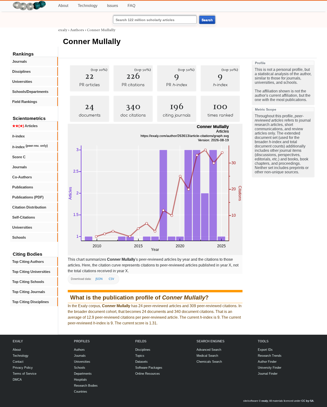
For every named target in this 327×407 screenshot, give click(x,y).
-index (18, 136)
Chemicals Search (209, 361)
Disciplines (21, 71)
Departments (83, 373)
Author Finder (267, 361)
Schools (19, 237)
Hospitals (80, 379)
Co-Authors (22, 177)
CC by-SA (307, 400)
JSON (99, 279)
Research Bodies (86, 385)
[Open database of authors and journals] (29, 3)
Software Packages (148, 367)
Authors (77, 30)
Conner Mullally (101, 30)
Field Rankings (24, 102)
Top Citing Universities (31, 272)
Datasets (141, 361)
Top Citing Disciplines (30, 302)
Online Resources (147, 373)
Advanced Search (209, 349)
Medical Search (207, 355)
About (63, 6)
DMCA (17, 379)
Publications (22, 187)
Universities (22, 81)
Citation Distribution (29, 207)
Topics (139, 355)
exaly (62, 30)
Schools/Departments (30, 92)
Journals (19, 61)
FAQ (131, 6)
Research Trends (270, 355)
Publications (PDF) (28, 197)
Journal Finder (267, 373)
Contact (18, 361)
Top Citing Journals (28, 292)
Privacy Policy (23, 367)
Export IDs (265, 349)
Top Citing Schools (28, 282)
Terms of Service (24, 373)
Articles (25, 126)
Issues (112, 6)
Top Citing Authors (28, 262)
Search (207, 20)
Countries (80, 391)
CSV (111, 279)
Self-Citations (23, 217)
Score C (19, 157)
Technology (87, 6)
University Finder (269, 367)
